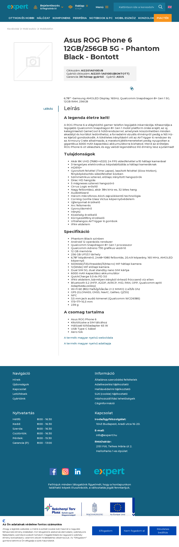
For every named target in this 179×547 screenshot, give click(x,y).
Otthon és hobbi (21, 18)
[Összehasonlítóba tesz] (132, 88)
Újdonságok (21, 384)
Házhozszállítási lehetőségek (115, 398)
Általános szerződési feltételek (116, 379)
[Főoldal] (18, 7)
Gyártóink (19, 398)
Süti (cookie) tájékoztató (111, 393)
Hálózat (43, 18)
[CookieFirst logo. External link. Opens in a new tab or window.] (4, 521)
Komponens (61, 18)
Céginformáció (105, 403)
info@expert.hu (106, 435)
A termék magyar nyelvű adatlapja (87, 343)
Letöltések (20, 393)
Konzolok (146, 18)
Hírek (16, 379)
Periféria (80, 18)
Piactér (163, 18)
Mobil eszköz (125, 18)
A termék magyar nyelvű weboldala (88, 337)
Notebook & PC (101, 18)
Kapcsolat (19, 389)
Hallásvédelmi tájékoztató (112, 389)
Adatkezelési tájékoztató (112, 384)
